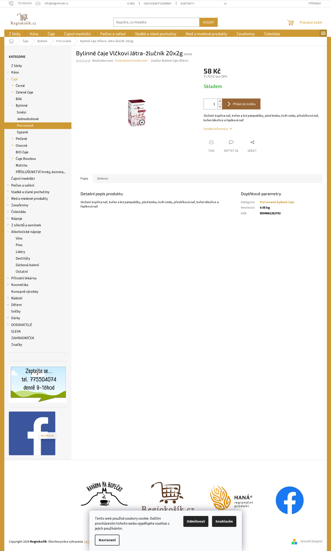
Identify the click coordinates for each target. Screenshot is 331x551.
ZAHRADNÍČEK (22, 338)
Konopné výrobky (24, 291)
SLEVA (16, 331)
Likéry (20, 251)
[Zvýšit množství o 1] (219, 101)
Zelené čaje (24, 92)
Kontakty (187, 4)
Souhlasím (224, 521)
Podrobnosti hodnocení (131, 61)
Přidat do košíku (244, 104)
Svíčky (15, 311)
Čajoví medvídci (23, 178)
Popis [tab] (84, 178)
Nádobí (16, 298)
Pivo (19, 245)
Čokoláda (18, 211)
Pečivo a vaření (22, 185)
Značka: (169, 60)
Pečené (21, 138)
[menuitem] (14, 34)
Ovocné (21, 145)
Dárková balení (27, 265)
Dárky (15, 318)
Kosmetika (19, 284)
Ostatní (22, 271)
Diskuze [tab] (102, 178)
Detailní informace (216, 129)
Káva (15, 72)
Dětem (16, 304)
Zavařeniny (19, 205)
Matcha (21, 165)
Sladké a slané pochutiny (30, 192)
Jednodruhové (28, 118)
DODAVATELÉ (21, 324)
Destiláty (23, 258)
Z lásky (16, 65)
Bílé (19, 98)
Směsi (21, 112)
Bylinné (22, 105)
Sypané (22, 132)
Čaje (14, 79)
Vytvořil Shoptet (311, 541)
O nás (131, 4)
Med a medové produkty (29, 198)
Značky (16, 344)
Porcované (25, 125)
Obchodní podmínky (158, 4)
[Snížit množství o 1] (219, 106)
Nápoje (16, 218)
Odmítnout (196, 521)
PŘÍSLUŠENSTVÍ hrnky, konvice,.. (41, 171)
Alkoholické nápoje (26, 231)
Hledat (208, 22)
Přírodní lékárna (23, 278)
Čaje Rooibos (26, 158)
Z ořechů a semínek (26, 225)
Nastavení (107, 540)
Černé (20, 85)
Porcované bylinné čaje (277, 202)
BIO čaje (22, 152)
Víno (19, 238)
